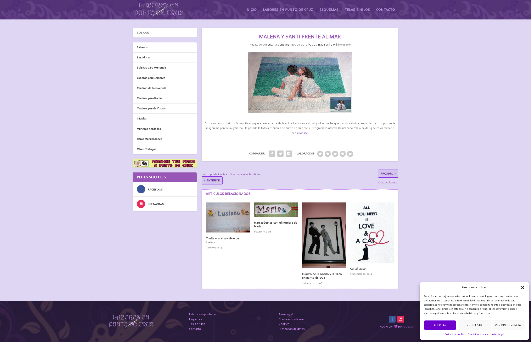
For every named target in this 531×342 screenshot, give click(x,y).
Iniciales (142, 118)
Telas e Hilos (357, 10)
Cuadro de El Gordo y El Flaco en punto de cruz (322, 275)
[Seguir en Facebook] (392, 319)
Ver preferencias (508, 325)
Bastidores (144, 57)
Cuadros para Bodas (149, 98)
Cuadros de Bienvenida (151, 88)
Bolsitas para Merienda (151, 67)
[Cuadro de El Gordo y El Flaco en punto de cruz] (324, 235)
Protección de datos (292, 329)
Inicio (251, 10)
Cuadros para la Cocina (151, 108)
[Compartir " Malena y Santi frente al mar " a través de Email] (289, 153)
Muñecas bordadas (149, 129)
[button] (523, 287)
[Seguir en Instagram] (400, 319)
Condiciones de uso (478, 334)
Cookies (284, 324)
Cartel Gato (358, 268)
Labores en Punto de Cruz (288, 10)
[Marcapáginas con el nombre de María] (276, 209)
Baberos (142, 47)
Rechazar (474, 325)
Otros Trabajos (319, 44)
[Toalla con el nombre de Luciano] (228, 217)
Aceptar (440, 325)
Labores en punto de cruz (205, 314)
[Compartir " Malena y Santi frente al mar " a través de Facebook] (272, 153)
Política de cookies (455, 334)
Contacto (385, 10)
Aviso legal (286, 314)
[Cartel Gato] (372, 232)
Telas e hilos (197, 324)
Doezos (408, 326)
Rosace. (303, 133)
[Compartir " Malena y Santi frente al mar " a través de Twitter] (280, 153)
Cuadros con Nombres (151, 78)
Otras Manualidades (149, 139)
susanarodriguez (278, 44)
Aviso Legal (497, 334)
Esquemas (329, 10)
